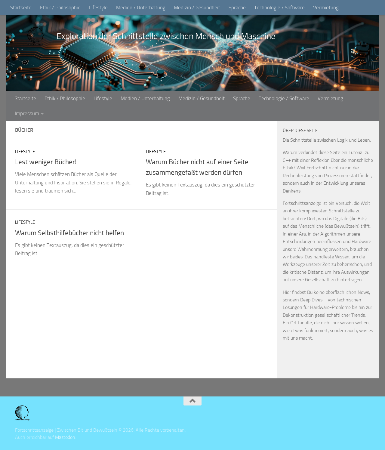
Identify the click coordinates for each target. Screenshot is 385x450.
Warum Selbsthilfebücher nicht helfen (69, 233)
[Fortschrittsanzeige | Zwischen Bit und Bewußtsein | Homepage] (36, 36)
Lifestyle (98, 8)
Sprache (237, 8)
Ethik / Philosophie (60, 8)
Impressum (27, 113)
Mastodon (65, 437)
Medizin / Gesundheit (197, 8)
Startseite (21, 8)
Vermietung (326, 8)
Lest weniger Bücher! (46, 162)
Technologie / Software (279, 8)
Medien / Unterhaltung (140, 8)
